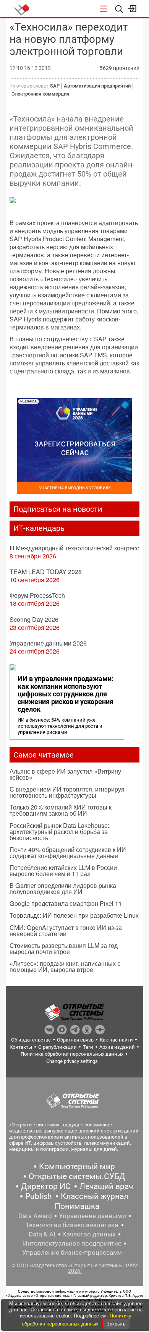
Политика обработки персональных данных (72, 1054)
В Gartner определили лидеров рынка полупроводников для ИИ (63, 888)
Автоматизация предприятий (97, 86)
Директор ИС (46, 1186)
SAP (55, 86)
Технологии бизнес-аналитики (72, 1225)
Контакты (21, 1047)
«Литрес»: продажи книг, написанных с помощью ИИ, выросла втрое (65, 966)
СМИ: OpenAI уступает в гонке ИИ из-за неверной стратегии (66, 930)
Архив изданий (117, 1047)
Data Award (35, 1216)
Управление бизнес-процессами (72, 1252)
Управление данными (92, 1216)
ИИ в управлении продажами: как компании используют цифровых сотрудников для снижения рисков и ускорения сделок (65, 694)
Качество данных (88, 1234)
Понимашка (77, 1206)
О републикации (57, 1047)
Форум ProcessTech (37, 595)
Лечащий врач (106, 1186)
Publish (38, 1196)
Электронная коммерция (40, 94)
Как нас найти (116, 1040)
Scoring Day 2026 (34, 619)
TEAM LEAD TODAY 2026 (46, 571)
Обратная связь (75, 1040)
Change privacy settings (72, 1061)
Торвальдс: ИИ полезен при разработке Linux (74, 915)
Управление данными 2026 (48, 643)
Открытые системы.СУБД (77, 1176)
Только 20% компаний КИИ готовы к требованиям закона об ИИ (61, 810)
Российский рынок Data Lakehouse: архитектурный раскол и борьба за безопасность (59, 831)
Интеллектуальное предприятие (72, 1243)
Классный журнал (94, 1196)
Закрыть (116, 1324)
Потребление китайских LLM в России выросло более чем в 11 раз (63, 870)
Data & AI (42, 1234)
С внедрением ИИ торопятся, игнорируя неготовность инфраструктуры (67, 792)
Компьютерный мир (77, 1166)
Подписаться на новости (57, 509)
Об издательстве (31, 1040)
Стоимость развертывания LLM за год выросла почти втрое (64, 948)
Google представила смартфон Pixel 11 (66, 903)
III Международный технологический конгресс (74, 548)
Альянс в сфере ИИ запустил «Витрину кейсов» (65, 774)
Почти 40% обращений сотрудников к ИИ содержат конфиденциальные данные (68, 852)
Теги (88, 1047)
